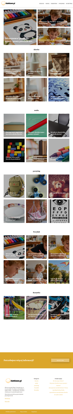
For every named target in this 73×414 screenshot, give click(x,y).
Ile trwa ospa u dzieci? (58, 381)
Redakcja (7, 399)
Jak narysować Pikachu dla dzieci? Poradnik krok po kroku (53, 41)
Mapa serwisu (23, 411)
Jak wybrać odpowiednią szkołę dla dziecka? (58, 133)
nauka (47, 3)
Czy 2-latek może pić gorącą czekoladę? (34, 97)
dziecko (41, 3)
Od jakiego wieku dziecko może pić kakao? (13, 72)
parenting (54, 3)
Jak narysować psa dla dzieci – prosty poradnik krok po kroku (53, 23)
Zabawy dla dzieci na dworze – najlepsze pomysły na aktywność (57, 280)
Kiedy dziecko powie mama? (34, 219)
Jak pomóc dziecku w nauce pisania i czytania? (36, 133)
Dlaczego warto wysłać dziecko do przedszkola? (13, 158)
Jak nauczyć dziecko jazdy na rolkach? (58, 315)
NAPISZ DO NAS (60, 360)
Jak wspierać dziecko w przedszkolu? (57, 158)
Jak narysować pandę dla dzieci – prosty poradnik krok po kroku (19, 40)
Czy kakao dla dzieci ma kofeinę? (35, 72)
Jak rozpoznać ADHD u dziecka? (35, 194)
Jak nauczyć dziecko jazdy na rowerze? (35, 315)
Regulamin (34, 411)
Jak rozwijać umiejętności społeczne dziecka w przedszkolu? (58, 97)
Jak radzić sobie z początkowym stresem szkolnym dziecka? (12, 194)
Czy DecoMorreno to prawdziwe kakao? (57, 72)
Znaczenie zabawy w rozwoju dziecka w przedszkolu (12, 315)
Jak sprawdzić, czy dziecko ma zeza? (58, 219)
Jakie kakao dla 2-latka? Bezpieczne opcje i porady (13, 97)
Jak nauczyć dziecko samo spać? (58, 194)
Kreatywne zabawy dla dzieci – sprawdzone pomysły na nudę (35, 280)
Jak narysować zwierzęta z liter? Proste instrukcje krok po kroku (13, 280)
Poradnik (62, 3)
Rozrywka (69, 3)
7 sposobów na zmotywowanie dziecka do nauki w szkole (36, 158)
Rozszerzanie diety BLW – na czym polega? (13, 219)
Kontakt (7, 402)
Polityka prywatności (11, 411)
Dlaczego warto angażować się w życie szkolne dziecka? (14, 133)
